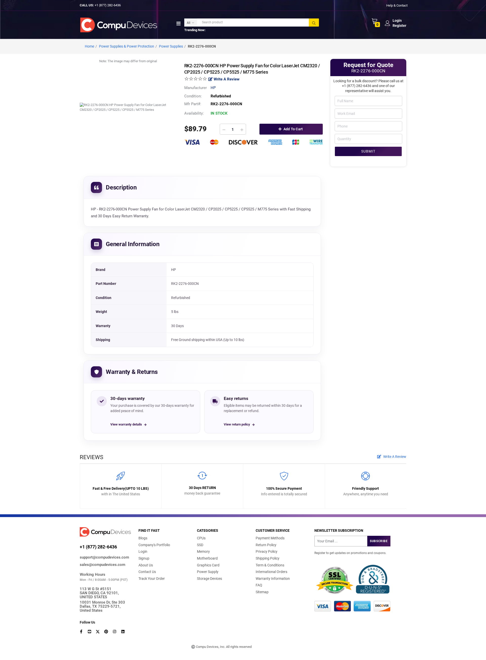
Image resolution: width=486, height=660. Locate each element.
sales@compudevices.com (102, 564)
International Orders (271, 572)
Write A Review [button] (394, 457)
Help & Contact (397, 5)
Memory (203, 551)
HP (213, 88)
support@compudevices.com (104, 557)
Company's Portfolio (154, 545)
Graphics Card (208, 565)
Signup (143, 558)
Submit (368, 151)
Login (142, 551)
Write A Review (226, 79)
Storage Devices (209, 579)
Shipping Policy (267, 558)
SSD (200, 545)
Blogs (142, 538)
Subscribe (379, 541)
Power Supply (207, 572)
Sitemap (262, 592)
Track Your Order (151, 579)
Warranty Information (273, 579)
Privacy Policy (266, 551)
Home (89, 46)
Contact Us (147, 572)
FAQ (259, 585)
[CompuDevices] (119, 25)
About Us (145, 565)
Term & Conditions (270, 565)
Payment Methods (270, 538)
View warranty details (126, 424)
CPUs (201, 538)
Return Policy (266, 545)
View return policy (237, 424)
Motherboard (207, 558)
